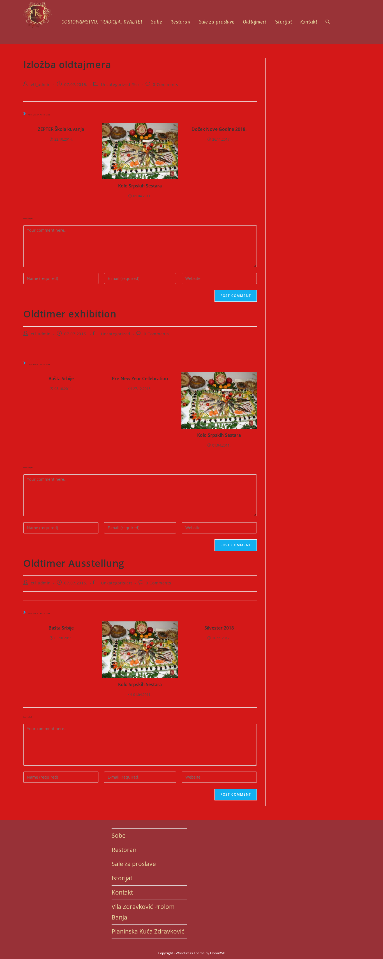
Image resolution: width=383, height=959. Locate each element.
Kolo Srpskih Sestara (140, 186)
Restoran (124, 850)
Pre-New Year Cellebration (140, 378)
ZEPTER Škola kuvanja (61, 129)
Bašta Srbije (61, 378)
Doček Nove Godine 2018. (219, 129)
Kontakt (122, 892)
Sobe (119, 835)
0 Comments (165, 84)
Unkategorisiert (116, 583)
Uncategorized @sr (120, 84)
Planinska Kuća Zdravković (148, 931)
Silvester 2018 (219, 628)
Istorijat (122, 878)
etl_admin (41, 84)
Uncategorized (115, 333)
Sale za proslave (134, 864)
